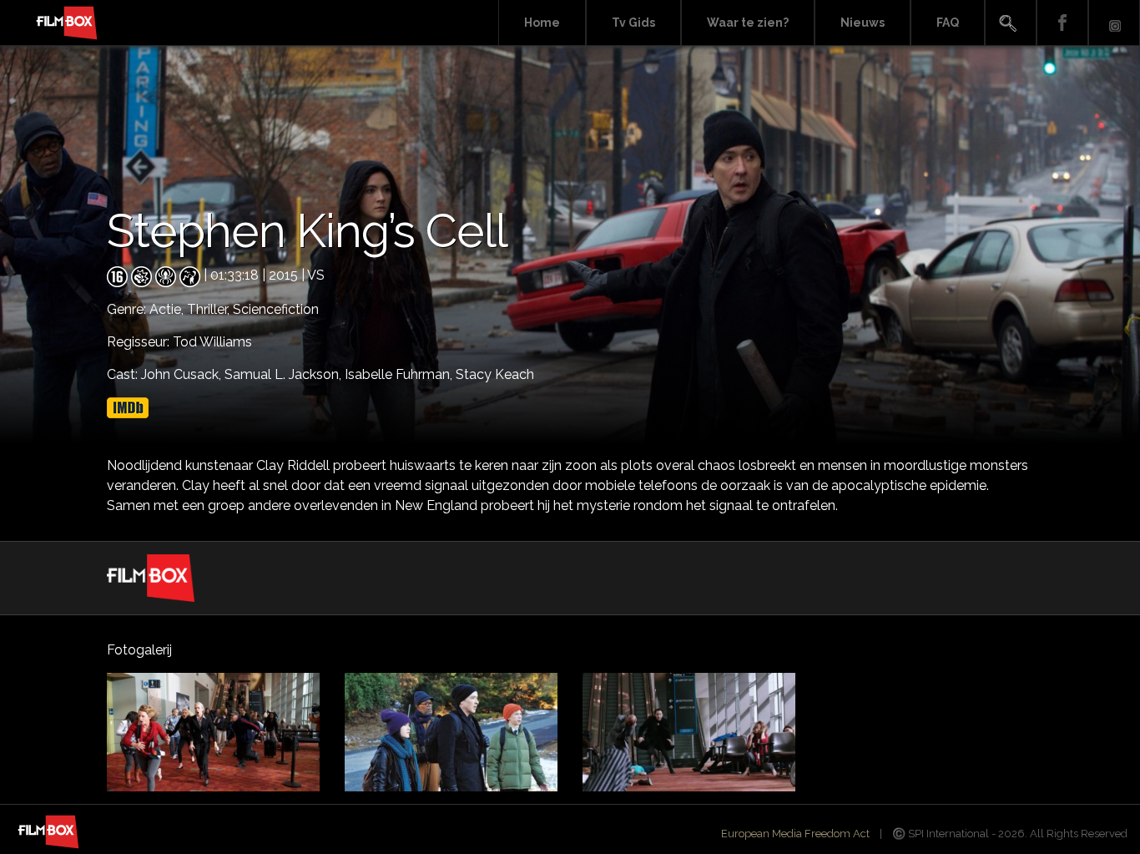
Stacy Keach (495, 374)
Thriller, (210, 309)
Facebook (1062, 23)
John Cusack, (182, 374)
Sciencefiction (276, 309)
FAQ (947, 22)
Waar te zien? (748, 22)
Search (1011, 23)
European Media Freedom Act (795, 833)
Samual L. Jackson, (284, 374)
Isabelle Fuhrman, (400, 374)
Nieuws (862, 22)
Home (542, 22)
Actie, (168, 309)
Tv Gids (633, 22)
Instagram (1114, 23)
